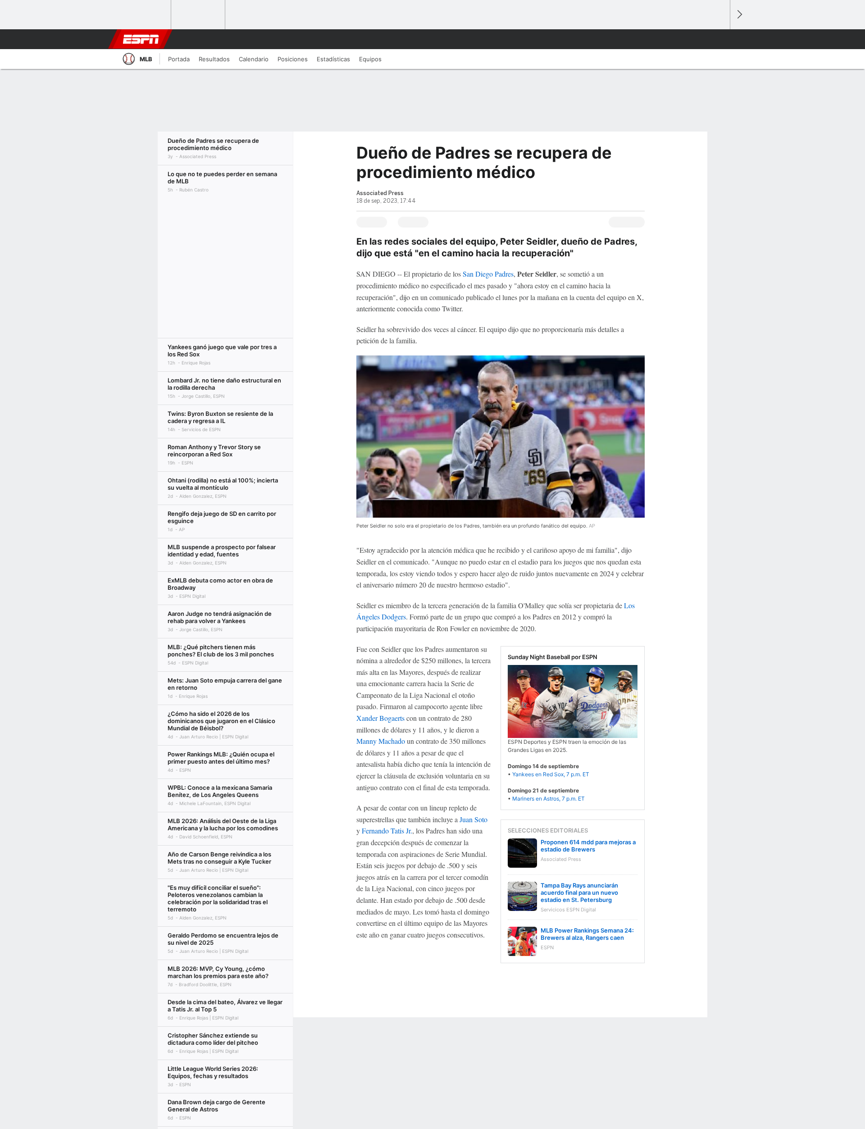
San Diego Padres (488, 273)
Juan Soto (473, 819)
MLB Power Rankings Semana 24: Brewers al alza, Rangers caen (587, 934)
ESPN (141, 39)
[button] (719, 39)
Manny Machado (380, 741)
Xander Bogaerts (380, 718)
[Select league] (145, 15)
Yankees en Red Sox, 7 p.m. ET (550, 774)
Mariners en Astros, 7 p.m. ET (548, 798)
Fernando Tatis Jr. (387, 830)
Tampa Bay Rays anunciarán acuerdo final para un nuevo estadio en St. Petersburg (579, 892)
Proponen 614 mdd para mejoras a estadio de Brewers (588, 845)
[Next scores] (739, 14)
